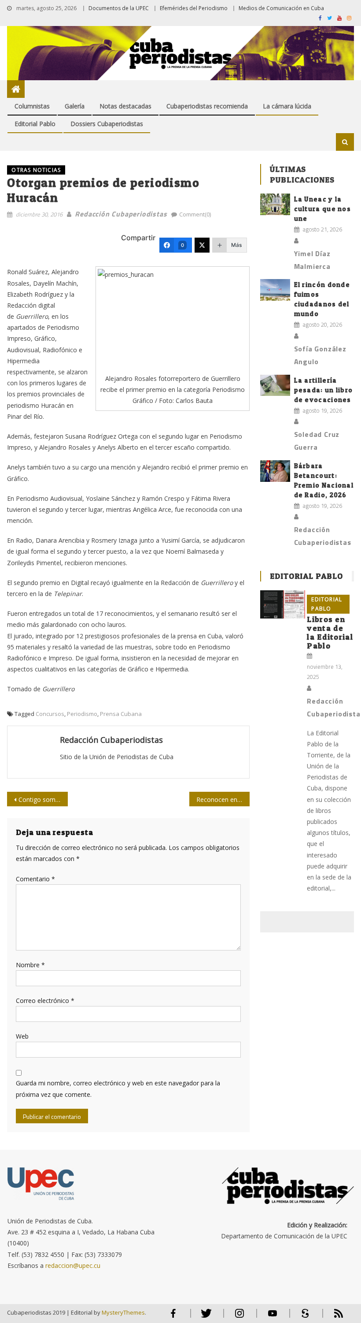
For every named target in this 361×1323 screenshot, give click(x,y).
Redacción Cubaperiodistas (121, 214)
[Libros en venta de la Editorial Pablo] (282, 604)
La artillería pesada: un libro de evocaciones (323, 390)
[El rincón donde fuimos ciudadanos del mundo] (275, 290)
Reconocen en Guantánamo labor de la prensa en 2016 (223, 799)
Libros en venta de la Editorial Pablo (330, 632)
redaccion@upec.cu (72, 1265)
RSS (333, 1317)
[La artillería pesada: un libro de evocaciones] (275, 385)
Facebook (173, 1317)
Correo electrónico (45, 1000)
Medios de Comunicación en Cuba (281, 8)
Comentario (35, 879)
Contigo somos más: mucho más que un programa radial (43, 799)
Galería (75, 106)
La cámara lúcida (287, 106)
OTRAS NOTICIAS (36, 170)
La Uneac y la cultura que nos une (322, 209)
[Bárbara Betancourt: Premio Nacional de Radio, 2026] (275, 471)
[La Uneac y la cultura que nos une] (275, 204)
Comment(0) (195, 214)
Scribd (303, 1317)
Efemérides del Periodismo (194, 8)
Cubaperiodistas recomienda (207, 106)
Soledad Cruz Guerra (317, 440)
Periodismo (82, 714)
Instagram (239, 1317)
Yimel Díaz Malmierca (312, 260)
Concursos (50, 714)
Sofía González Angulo (320, 355)
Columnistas (32, 106)
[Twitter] (202, 245)
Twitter (204, 1317)
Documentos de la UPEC (118, 8)
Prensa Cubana (121, 714)
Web (22, 1036)
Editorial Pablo (35, 123)
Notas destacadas (125, 106)
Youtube (273, 1317)
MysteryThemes (123, 1312)
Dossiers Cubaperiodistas (106, 123)
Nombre (30, 965)
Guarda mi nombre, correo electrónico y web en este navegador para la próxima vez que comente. (118, 1088)
